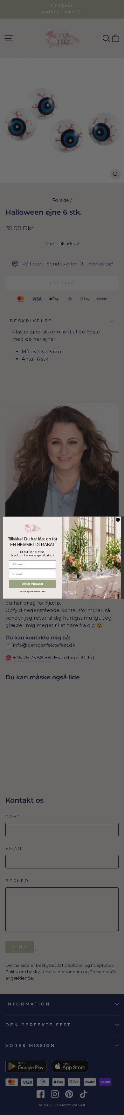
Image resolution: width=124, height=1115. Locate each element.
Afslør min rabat (32, 583)
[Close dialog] (118, 519)
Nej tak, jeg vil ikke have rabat (32, 592)
